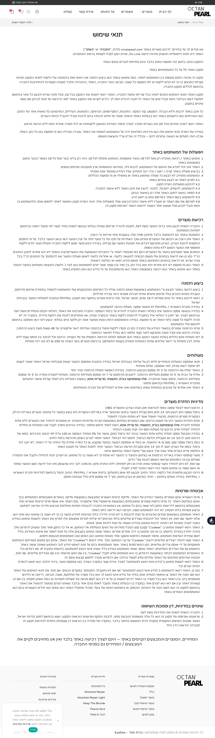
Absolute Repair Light (91, 697)
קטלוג (67, 12)
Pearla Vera (97, 709)
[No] (58, 720)
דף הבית (165, 12)
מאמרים (127, 12)
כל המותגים (98, 686)
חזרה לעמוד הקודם (21, 22)
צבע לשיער (147, 714)
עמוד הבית (197, 22)
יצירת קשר (86, 12)
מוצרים (147, 12)
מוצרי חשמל (147, 697)
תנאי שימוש (49, 693)
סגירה (33, 729)
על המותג (108, 12)
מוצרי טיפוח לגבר (144, 703)
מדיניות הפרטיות (21, 724)
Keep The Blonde (94, 703)
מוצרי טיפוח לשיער (143, 709)
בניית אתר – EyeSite (128, 732)
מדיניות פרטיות (47, 699)
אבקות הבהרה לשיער (142, 686)
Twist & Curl (97, 714)
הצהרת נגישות (47, 687)
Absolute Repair (94, 692)
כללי (151, 692)
